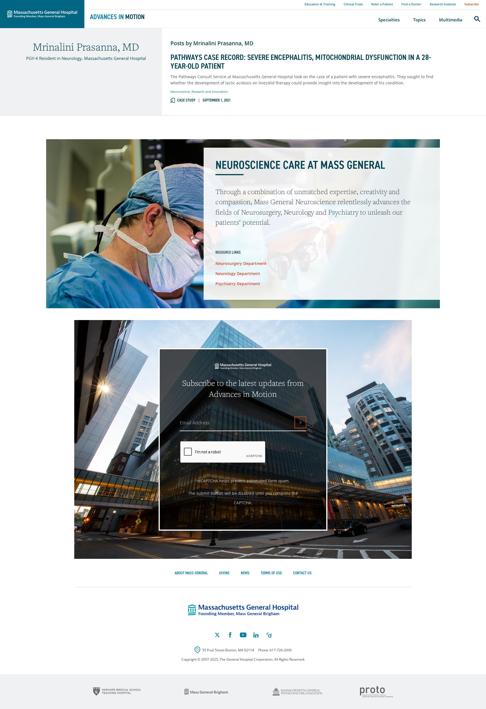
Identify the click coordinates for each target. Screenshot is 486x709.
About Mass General (191, 573)
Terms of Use (271, 573)
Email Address (195, 423)
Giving (224, 573)
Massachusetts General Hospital (34, 3)
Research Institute (443, 4)
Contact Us (302, 573)
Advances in (117, 16)
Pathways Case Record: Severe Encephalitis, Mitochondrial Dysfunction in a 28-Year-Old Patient (300, 62)
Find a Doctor (411, 4)
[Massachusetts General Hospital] (243, 610)
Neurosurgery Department (241, 263)
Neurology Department (237, 273)
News (245, 573)
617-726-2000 (281, 650)
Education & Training (320, 4)
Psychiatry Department (237, 283)
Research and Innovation (210, 91)
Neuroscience (180, 91)
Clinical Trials (353, 4)
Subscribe (471, 4)
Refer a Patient (382, 4)
